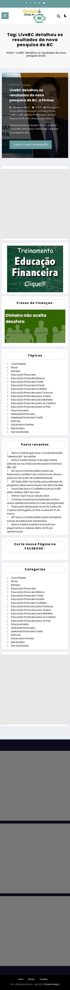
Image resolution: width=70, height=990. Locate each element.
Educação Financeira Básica (28, 378)
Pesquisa (36, 118)
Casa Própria (18, 363)
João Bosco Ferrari (21, 107)
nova (28, 118)
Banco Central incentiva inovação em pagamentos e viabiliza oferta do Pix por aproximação (31, 528)
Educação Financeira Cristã (27, 381)
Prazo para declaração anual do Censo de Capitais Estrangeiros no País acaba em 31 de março (34, 510)
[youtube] (44, 3)
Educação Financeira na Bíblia (29, 388)
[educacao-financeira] (35, 268)
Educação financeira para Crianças (32, 392)
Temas (31, 979)
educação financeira (37, 111)
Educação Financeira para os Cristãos (33, 403)
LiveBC (13, 114)
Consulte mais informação (30, 144)
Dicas (14, 367)
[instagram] (39, 3)
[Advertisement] (35, 204)
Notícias (15, 84)
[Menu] (5, 15)
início (20, 979)
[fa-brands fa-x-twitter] (30, 3)
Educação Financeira (23, 374)
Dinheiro (15, 371)
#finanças (51, 107)
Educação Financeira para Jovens (31, 396)
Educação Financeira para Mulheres (32, 399)
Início (10, 53)
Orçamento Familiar (22, 424)
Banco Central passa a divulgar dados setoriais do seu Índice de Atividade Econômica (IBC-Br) (34, 463)
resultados (46, 118)
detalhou (21, 111)
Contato (44, 979)
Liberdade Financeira (23, 414)
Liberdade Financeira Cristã (27, 417)
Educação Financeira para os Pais (31, 406)
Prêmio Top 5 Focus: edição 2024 (30, 495)
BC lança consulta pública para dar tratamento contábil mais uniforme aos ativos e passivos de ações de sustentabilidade (34, 474)
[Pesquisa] (58, 16)
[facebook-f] (26, 3)
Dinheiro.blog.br (52, 984)
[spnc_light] (65, 16)
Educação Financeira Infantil (27, 385)
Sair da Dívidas (20, 431)
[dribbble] (35, 3)
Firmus (51, 111)
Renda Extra (18, 428)
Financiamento (20, 410)
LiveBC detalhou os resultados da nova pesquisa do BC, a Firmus (32, 95)
